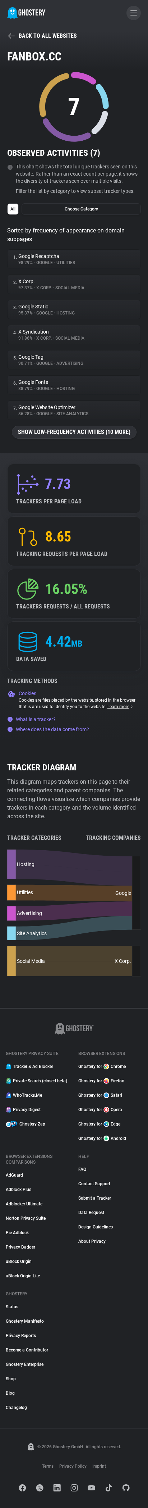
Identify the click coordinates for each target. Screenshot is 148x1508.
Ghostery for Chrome (102, 1066)
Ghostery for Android (102, 1138)
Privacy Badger (20, 1247)
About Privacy (92, 1241)
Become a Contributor (27, 1350)
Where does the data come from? (52, 729)
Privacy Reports (21, 1335)
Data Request (91, 1212)
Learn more (118, 706)
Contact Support (94, 1183)
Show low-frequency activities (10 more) (74, 432)
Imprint (99, 1466)
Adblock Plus (18, 1189)
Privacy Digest (27, 1109)
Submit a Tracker (94, 1198)
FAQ (82, 1169)
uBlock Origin (19, 1261)
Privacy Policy (73, 1466)
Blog (10, 1393)
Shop (11, 1378)
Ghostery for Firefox (101, 1080)
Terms (48, 1466)
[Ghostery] (26, 13)
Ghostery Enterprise (24, 1364)
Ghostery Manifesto (25, 1321)
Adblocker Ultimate (24, 1203)
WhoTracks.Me (27, 1095)
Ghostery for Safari (100, 1095)
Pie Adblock (17, 1232)
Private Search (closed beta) (40, 1080)
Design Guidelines (95, 1227)
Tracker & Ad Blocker (33, 1066)
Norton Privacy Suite (26, 1218)
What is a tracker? (36, 719)
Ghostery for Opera (100, 1109)
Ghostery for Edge (99, 1124)
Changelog (16, 1407)
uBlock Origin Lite (23, 1275)
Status (12, 1306)
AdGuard (14, 1175)
